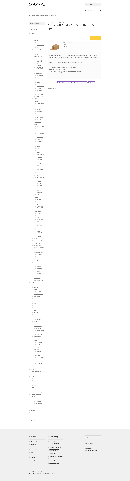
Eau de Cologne (40, 42)
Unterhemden (39, 334)
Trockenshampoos (40, 94)
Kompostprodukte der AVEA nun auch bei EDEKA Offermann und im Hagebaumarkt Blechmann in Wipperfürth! (56, 450)
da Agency (65, 22)
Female (35, 383)
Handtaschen (35, 396)
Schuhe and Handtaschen (36, 394)
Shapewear (37, 349)
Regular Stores (37, 278)
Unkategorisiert (34, 415)
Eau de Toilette (37, 298)
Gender (33, 380)
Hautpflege (36, 98)
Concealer (39, 131)
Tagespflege (40, 192)
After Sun (38, 213)
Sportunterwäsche (39, 316)
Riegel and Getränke (39, 247)
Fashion (37, 15)
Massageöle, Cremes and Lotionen (39, 270)
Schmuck (32, 390)
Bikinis (36, 289)
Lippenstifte (39, 204)
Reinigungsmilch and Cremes (41, 166)
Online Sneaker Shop (92, 82)
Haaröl (38, 77)
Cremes (39, 181)
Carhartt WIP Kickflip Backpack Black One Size (60, 93)
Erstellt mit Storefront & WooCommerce (45, 473)
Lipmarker (39, 201)
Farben (38, 54)
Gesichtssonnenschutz (41, 232)
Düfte (35, 38)
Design (32, 444)
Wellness (35, 262)
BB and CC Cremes (40, 126)
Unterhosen (37, 361)
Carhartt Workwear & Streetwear (60, 82)
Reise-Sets (39, 82)
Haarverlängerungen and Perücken (40, 61)
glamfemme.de (88, 448)
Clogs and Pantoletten (38, 294)
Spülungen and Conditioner (40, 91)
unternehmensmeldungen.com (92, 445)
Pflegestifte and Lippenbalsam (40, 207)
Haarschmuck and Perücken (39, 57)
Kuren (38, 80)
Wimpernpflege (40, 117)
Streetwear (36, 314)
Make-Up (35, 238)
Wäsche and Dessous (38, 367)
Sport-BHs (39, 319)
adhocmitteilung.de (90, 447)
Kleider (35, 303)
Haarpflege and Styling (38, 49)
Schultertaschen (38, 403)
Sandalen (36, 312)
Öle (39, 188)
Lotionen (40, 183)
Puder (38, 148)
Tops (36, 323)
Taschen (32, 412)
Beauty (32, 33)
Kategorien (34, 36)
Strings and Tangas (39, 364)
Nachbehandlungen (39, 252)
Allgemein (33, 442)
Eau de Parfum (37, 296)
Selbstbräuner (40, 219)
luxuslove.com (88, 452)
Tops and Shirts (37, 321)
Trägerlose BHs (40, 347)
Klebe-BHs (39, 344)
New (33, 387)
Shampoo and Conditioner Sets (40, 85)
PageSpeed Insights (54, 463)
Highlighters (39, 141)
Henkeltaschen (38, 401)
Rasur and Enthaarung (38, 249)
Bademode (36, 287)
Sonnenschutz (40, 228)
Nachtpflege (40, 185)
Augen (36, 101)
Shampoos (39, 88)
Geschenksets (38, 122)
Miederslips (39, 351)
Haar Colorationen (39, 51)
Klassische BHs (40, 342)
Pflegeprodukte (38, 73)
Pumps (35, 307)
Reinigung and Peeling (40, 151)
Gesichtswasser (40, 137)
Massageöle (40, 273)
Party (32, 452)
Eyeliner (38, 107)
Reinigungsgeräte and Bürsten (41, 156)
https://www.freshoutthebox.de (78, 82)
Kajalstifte (39, 109)
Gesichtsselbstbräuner (41, 222)
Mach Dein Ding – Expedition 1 (56, 456)
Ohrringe (35, 305)
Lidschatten (39, 111)
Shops (33, 275)
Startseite (33, 15)
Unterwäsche (38, 328)
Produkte (32, 376)
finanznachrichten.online (91, 450)
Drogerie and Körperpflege (42, 161)
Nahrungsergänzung (38, 245)
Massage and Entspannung (38, 265)
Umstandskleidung (38, 326)
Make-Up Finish (40, 146)
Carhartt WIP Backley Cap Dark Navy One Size (89, 93)
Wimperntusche (40, 119)
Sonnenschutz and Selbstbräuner (39, 210)
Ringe (35, 310)
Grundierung (39, 139)
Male (35, 385)
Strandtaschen (35, 373)
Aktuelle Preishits (39, 280)
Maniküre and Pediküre (38, 240)
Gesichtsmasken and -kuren (40, 134)
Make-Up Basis (40, 144)
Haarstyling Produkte (39, 71)
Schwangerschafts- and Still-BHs (40, 331)
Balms (38, 256)
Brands (33, 378)
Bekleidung (33, 282)
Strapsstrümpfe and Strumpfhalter (39, 354)
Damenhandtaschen (38, 399)
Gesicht (36, 124)
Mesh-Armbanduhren (36, 371)
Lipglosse (39, 199)
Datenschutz (32, 473)
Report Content (95, 37)
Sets (38, 47)
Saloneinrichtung (39, 96)
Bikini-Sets (39, 291)
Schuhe (33, 408)
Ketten (35, 301)
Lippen (36, 197)
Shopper (37, 405)
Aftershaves (39, 254)
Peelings (38, 194)
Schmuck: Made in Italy (37, 392)
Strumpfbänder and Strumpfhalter (41, 358)
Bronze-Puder (39, 128)
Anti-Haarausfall (40, 75)
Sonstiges (33, 410)
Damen (33, 285)
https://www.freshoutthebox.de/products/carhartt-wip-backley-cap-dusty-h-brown (76, 81)
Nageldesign (37, 243)
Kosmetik (33, 449)
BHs (36, 340)
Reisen (32, 455)
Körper (36, 175)
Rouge (38, 173)
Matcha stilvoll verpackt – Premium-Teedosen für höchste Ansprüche (55, 443)
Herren (36, 40)
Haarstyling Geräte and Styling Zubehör (39, 68)
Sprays (39, 190)
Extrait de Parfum (40, 45)
